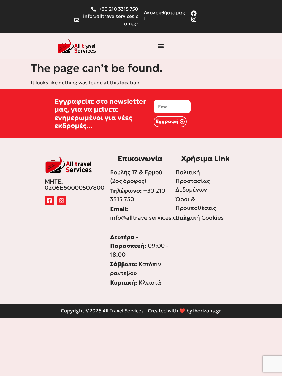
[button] (161, 45)
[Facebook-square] (49, 201)
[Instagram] (62, 201)
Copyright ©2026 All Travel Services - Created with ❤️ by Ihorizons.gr (141, 311)
